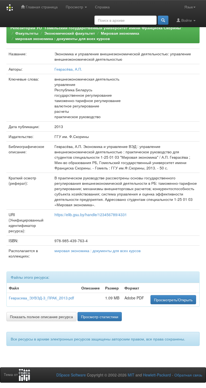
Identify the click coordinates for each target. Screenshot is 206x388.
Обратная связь (188, 375)
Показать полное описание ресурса (41, 316)
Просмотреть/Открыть (173, 299)
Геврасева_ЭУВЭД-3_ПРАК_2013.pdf (41, 297)
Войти (186, 20)
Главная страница (41, 6)
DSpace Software (71, 375)
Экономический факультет (69, 33)
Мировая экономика (120, 33)
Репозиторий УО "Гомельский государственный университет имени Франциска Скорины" (96, 27)
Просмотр (75, 6)
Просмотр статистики (99, 316)
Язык (188, 6)
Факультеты (26, 33)
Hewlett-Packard (157, 375)
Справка (102, 6)
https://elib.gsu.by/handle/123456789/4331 (90, 214)
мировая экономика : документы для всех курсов (62, 38)
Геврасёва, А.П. (68, 69)
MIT (131, 375)
